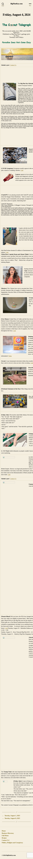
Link (22, 170)
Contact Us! (5, 840)
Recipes (4, 838)
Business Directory (8, 833)
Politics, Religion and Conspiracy (12, 842)
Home (4, 831)
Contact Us (13, 65)
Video (10, 356)
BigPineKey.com (16, 4)
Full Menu (5, 835)
